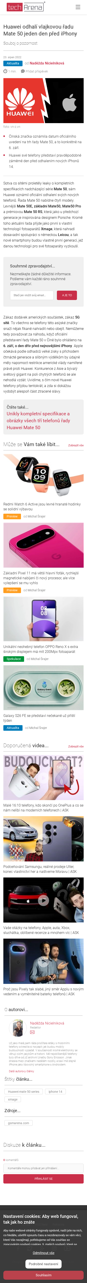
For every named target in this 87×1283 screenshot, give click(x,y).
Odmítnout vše (43, 1253)
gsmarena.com (18, 1123)
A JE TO (67, 295)
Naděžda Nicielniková (47, 63)
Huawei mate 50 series (23, 1091)
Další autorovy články (21, 1071)
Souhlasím (44, 1275)
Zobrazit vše (76, 445)
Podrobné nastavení (43, 1264)
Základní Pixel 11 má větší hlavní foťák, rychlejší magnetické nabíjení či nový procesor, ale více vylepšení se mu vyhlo (41, 578)
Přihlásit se (44, 1178)
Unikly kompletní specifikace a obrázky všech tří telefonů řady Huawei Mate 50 (38, 420)
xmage (12, 1099)
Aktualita (13, 63)
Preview (12, 516)
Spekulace (14, 659)
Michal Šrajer (37, 516)
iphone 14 (55, 1091)
